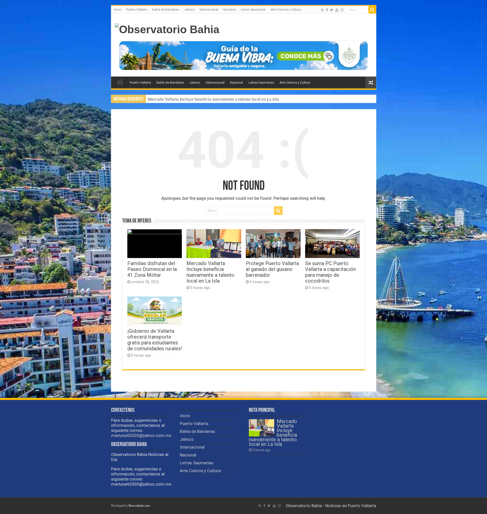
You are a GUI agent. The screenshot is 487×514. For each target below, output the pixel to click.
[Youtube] (337, 10)
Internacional (209, 9)
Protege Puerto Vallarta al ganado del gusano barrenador (198, 99)
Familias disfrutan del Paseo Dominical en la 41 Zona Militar (152, 269)
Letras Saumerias (253, 9)
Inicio (117, 9)
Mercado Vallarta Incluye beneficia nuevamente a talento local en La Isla (210, 272)
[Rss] (322, 10)
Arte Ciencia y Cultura (286, 9)
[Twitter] (331, 10)
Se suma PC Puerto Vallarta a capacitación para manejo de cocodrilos (330, 272)
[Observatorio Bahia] (167, 29)
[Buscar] (372, 9)
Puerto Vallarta (136, 9)
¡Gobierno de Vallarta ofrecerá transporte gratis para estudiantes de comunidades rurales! (154, 340)
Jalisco (189, 9)
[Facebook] (326, 10)
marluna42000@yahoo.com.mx (141, 435)
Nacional (229, 9)
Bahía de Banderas (165, 9)
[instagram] (342, 10)
